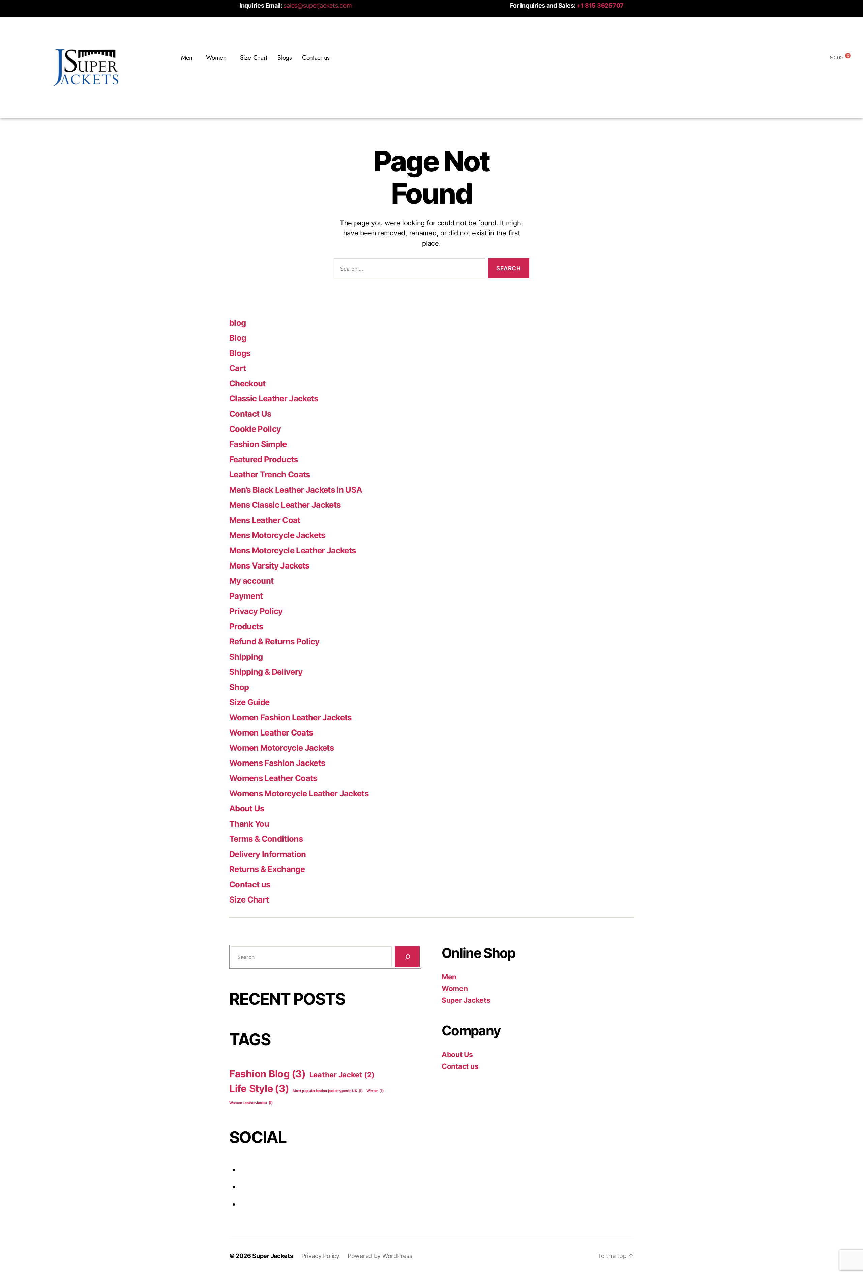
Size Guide (249, 702)
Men (449, 977)
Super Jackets (466, 1000)
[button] (188, 57)
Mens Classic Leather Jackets (284, 505)
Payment (246, 596)
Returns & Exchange (267, 869)
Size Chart (253, 57)
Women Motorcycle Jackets (281, 748)
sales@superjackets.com (318, 5)
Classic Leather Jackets (273, 399)
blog (237, 323)
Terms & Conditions (266, 839)
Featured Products (263, 459)
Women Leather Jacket (251, 1103)
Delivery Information (267, 854)
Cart (237, 368)
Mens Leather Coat (264, 520)
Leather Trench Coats (269, 474)
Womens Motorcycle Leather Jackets (298, 793)
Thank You (249, 824)
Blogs (284, 57)
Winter (375, 1091)
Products (246, 626)
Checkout (247, 383)
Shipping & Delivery (265, 672)
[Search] (407, 956)
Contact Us (250, 414)
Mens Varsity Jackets (269, 566)
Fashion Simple (258, 444)
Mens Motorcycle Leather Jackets (292, 550)
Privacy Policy (256, 611)
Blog (237, 338)
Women (455, 988)
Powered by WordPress (380, 1255)
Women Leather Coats (271, 733)
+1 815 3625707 (600, 5)
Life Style (259, 1088)
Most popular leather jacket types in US (328, 1091)
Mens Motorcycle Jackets (277, 535)
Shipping (246, 657)
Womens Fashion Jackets (277, 763)
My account (251, 581)
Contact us (316, 57)
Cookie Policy (255, 429)
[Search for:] (408, 269)
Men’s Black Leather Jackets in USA (295, 490)
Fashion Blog (267, 1074)
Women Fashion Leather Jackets (290, 717)
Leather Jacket (342, 1074)
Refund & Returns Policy (274, 641)
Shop (239, 687)
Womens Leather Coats (273, 778)
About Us (246, 808)
